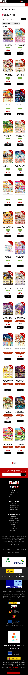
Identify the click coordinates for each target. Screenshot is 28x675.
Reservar (8, 326)
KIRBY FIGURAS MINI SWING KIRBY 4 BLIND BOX (8, 349)
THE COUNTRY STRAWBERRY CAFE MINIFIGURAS (20, 227)
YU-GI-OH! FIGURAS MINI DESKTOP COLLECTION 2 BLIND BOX (20, 381)
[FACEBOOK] (11, 487)
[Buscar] (26, 4)
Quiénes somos (14, 516)
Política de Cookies (14, 509)
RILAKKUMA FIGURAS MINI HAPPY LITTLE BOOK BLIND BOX (8, 381)
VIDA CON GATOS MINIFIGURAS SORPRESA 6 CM (20, 288)
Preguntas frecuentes (14, 530)
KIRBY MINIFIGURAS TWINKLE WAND (20, 257)
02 (14, 463)
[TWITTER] (13, 487)
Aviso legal (14, 503)
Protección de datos (14, 507)
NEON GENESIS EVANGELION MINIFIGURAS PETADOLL (8, 45)
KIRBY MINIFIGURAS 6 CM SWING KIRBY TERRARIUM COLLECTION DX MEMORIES (20, 166)
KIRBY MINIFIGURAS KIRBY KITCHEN (8, 196)
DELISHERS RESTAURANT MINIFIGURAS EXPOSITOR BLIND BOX (8, 105)
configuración (14, 669)
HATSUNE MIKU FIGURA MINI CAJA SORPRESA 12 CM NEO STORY (20, 105)
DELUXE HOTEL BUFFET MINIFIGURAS (8, 75)
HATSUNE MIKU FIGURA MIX (8, 257)
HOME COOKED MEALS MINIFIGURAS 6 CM (8, 166)
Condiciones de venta (14, 505)
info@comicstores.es (14, 494)
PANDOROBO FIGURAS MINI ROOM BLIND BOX (20, 349)
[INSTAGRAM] (15, 487)
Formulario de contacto (14, 496)
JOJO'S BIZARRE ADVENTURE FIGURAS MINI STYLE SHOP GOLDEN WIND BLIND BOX (8, 318)
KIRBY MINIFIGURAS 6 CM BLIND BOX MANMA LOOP (20, 45)
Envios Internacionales (14, 520)
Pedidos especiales (14, 518)
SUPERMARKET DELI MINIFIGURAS (8, 288)
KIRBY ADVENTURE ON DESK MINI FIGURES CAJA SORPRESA (8, 444)
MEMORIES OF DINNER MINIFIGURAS (8, 227)
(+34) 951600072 (14, 492)
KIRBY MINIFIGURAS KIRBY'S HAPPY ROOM (20, 196)
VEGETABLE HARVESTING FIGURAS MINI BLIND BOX (8, 412)
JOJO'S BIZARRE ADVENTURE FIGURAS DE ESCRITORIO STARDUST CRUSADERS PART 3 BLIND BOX (20, 412)
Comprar (8, 53)
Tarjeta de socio (14, 524)
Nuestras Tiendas (14, 522)
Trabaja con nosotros (14, 528)
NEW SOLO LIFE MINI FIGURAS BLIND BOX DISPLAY (20, 136)
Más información (14, 667)
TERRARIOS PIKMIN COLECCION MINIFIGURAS (8, 136)
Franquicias (14, 526)
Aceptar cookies (14, 673)
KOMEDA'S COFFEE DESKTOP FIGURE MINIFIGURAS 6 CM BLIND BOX (20, 75)
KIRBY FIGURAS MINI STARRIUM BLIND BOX (20, 318)
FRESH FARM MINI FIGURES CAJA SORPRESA (20, 444)
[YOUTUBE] (18, 487)
